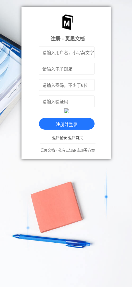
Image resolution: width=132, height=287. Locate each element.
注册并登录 (66, 124)
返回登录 (59, 137)
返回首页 (75, 137)
